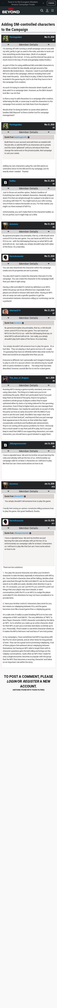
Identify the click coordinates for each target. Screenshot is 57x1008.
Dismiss (51, 3)
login (12, 681)
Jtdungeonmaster (21, 533)
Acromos (17, 323)
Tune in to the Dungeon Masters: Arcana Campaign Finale (23, 3)
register (31, 681)
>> (28, 137)
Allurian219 (18, 496)
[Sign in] (47, 10)
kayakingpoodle (20, 137)
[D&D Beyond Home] (11, 10)
